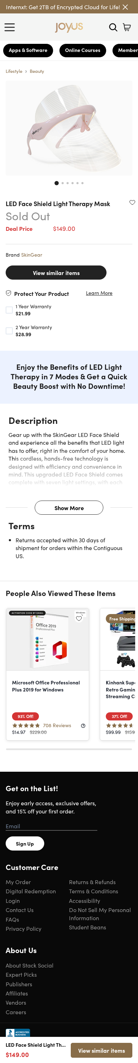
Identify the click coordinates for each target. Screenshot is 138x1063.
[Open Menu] (11, 27)
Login (13, 900)
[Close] (125, 7)
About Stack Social (29, 965)
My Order (18, 882)
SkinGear (31, 254)
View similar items (56, 272)
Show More (69, 508)
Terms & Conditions (93, 891)
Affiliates (17, 993)
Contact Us (20, 909)
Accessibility (84, 900)
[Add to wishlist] (132, 202)
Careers (16, 1012)
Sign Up (25, 843)
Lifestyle (14, 71)
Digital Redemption (31, 891)
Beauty (37, 71)
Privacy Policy (23, 928)
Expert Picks (21, 974)
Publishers (19, 984)
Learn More (99, 293)
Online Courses (82, 49)
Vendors (16, 1002)
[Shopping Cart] (127, 27)
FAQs (12, 919)
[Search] (113, 27)
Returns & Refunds (92, 882)
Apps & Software (28, 49)
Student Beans (87, 927)
